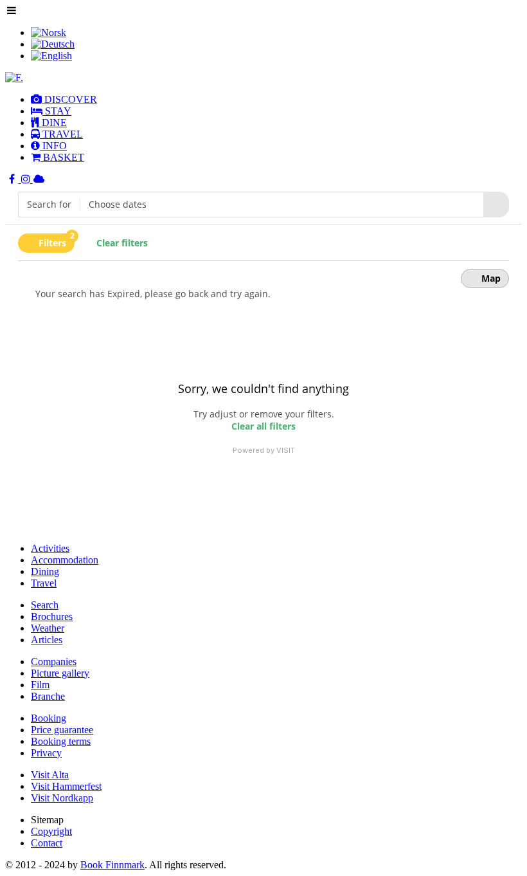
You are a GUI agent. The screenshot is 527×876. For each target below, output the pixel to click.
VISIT (285, 450)
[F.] (14, 77)
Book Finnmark (112, 864)
